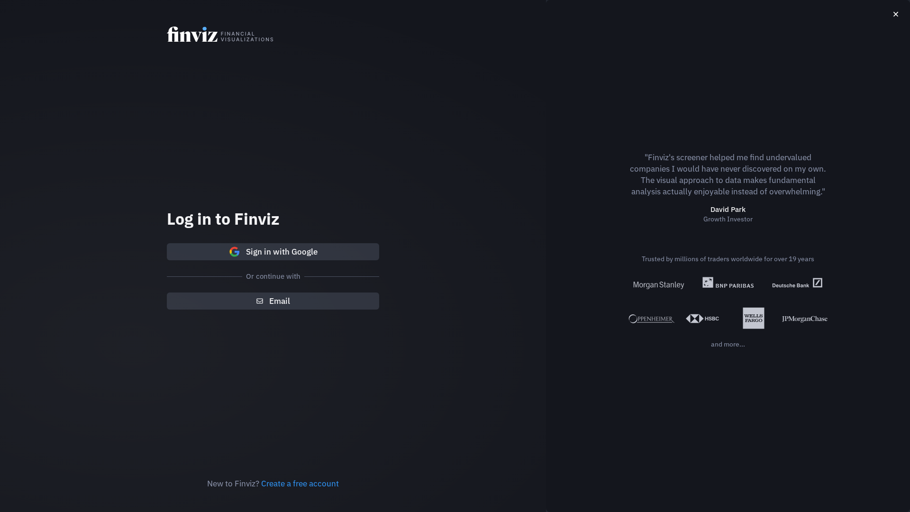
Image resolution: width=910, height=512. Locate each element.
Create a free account (300, 483)
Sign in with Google (282, 252)
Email (279, 301)
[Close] (895, 14)
